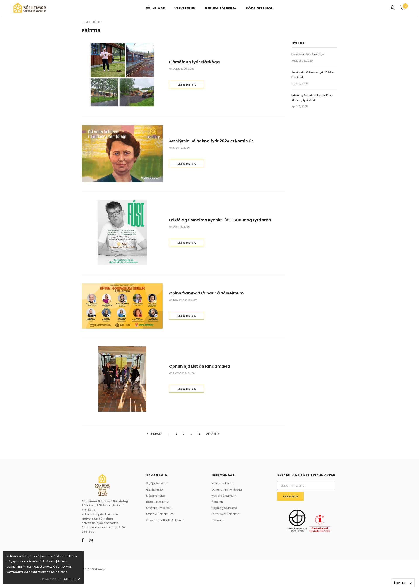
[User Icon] (392, 8)
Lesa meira (186, 85)
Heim (85, 22)
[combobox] (403, 582)
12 (198, 434)
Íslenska (400, 583)
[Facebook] (83, 540)
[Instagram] (91, 540)
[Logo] (39, 8)
